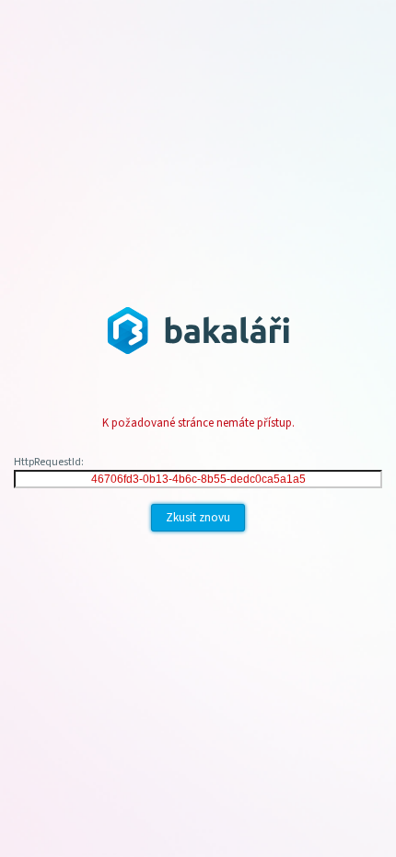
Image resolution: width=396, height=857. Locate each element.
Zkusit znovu (198, 517)
